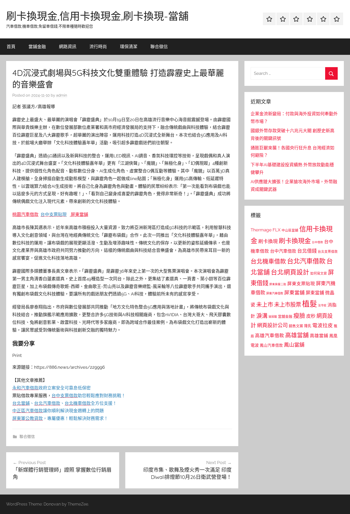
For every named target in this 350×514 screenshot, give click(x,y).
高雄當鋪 (319, 335)
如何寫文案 (318, 273)
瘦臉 (299, 315)
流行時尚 (98, 46)
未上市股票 (287, 304)
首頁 (11, 46)
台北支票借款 (328, 251)
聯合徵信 (159, 46)
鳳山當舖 (294, 345)
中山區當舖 (290, 230)
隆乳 (307, 326)
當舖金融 (285, 316)
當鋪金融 (37, 46)
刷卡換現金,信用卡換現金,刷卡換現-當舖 (97, 15)
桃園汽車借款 (25, 214)
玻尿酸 (273, 316)
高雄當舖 (297, 335)
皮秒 (310, 316)
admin (61, 95)
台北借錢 (307, 251)
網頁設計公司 (272, 325)
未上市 (264, 304)
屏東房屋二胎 (277, 284)
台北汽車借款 (306, 261)
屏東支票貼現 (301, 283)
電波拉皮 (322, 325)
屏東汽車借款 (274, 293)
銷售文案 (296, 326)
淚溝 (261, 315)
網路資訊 (67, 46)
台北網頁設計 (290, 272)
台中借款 (317, 242)
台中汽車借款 (283, 251)
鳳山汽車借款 (271, 345)
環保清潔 (128, 46)
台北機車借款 (268, 261)
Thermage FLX (266, 229)
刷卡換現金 (295, 241)
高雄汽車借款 (269, 335)
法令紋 (322, 305)
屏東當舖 (79, 214)
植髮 (309, 303)
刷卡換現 (268, 241)
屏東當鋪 (315, 292)
